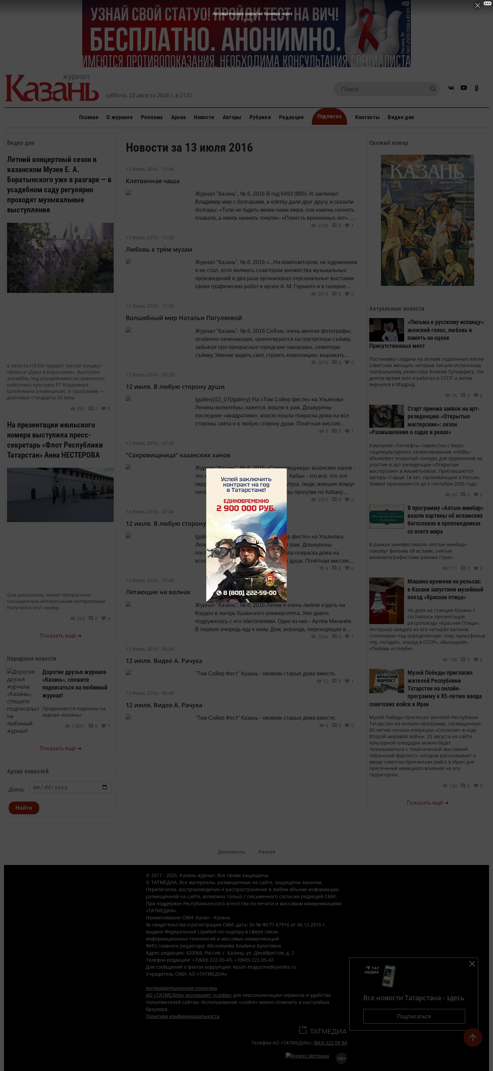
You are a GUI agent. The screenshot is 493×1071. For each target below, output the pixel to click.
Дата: (16, 789)
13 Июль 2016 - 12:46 (150, 169)
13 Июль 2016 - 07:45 (150, 443)
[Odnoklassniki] (476, 89)
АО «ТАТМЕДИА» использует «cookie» (189, 995)
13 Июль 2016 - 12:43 (150, 237)
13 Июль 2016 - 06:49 (150, 693)
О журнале (119, 117)
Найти (24, 808)
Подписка (329, 116)
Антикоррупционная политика (181, 988)
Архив (178, 117)
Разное (267, 852)
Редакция (291, 117)
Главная (88, 117)
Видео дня (401, 117)
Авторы (232, 117)
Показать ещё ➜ (60, 635)
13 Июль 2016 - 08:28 (150, 374)
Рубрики (260, 117)
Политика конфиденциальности (183, 1016)
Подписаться (414, 1016)
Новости (204, 117)
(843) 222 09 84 (330, 1042)
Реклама (152, 117)
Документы (231, 852)
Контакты (367, 117)
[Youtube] (464, 89)
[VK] (451, 89)
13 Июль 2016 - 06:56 (150, 649)
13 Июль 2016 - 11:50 (150, 306)
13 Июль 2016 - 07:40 (150, 511)
